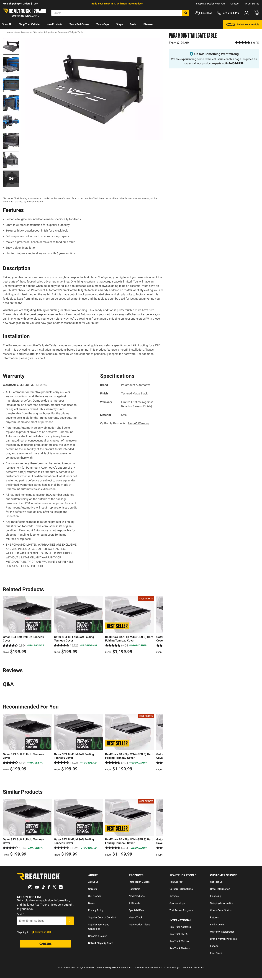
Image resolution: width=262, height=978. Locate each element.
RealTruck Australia (180, 926)
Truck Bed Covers (79, 24)
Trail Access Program (181, 910)
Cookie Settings (172, 967)
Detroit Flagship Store (100, 943)
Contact (234, 3)
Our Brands (94, 896)
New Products (54, 24)
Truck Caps (102, 24)
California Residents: (124, 423)
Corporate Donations (181, 888)
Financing (215, 896)
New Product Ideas (139, 924)
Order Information (220, 888)
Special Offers (136, 910)
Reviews (174, 896)
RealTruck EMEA (178, 934)
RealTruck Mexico (179, 941)
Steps (119, 24)
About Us (93, 881)
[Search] (185, 13)
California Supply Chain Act (148, 967)
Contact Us (216, 881)
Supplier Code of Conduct (102, 917)
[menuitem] (7, 24)
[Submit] (70, 921)
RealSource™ (176, 881)
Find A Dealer (217, 924)
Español (214, 945)
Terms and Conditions (193, 967)
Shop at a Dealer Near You (210, 3)
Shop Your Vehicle (29, 24)
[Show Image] (11, 46)
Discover (148, 24)
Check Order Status (221, 910)
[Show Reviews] (247, 42)
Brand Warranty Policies (223, 938)
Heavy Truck (135, 917)
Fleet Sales (216, 953)
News (91, 903)
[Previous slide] (6, 625)
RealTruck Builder (132, 3)
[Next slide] (159, 625)
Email (20, 914)
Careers (92, 888)
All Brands (134, 903)
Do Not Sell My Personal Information (114, 967)
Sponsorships (177, 903)
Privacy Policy (96, 910)
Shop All (7, 24)
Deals (133, 24)
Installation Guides (139, 881)
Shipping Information (221, 903)
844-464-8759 (234, 63)
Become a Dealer (97, 936)
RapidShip (134, 888)
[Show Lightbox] (92, 89)
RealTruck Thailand (180, 948)
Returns (214, 917)
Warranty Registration (222, 931)
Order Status (252, 3)
